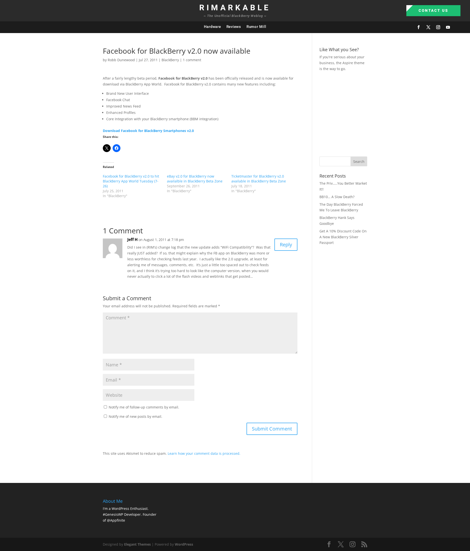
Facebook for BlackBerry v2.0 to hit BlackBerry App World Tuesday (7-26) (131, 181)
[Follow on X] (428, 27)
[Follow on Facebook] (419, 27)
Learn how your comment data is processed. (204, 453)
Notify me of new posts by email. (135, 416)
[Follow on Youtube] (448, 27)
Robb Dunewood (121, 60)
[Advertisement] (394, 113)
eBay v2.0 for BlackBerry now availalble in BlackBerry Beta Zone (195, 178)
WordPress (184, 544)
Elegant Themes (137, 544)
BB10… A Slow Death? (336, 196)
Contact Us (433, 10)
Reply (286, 244)
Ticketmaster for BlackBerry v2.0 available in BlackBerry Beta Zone (258, 178)
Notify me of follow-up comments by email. (144, 407)
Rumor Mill (256, 26)
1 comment (192, 60)
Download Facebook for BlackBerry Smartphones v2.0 (148, 130)
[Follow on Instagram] (438, 27)
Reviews (233, 26)
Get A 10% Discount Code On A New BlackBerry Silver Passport (343, 237)
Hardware (212, 26)
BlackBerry (170, 60)
